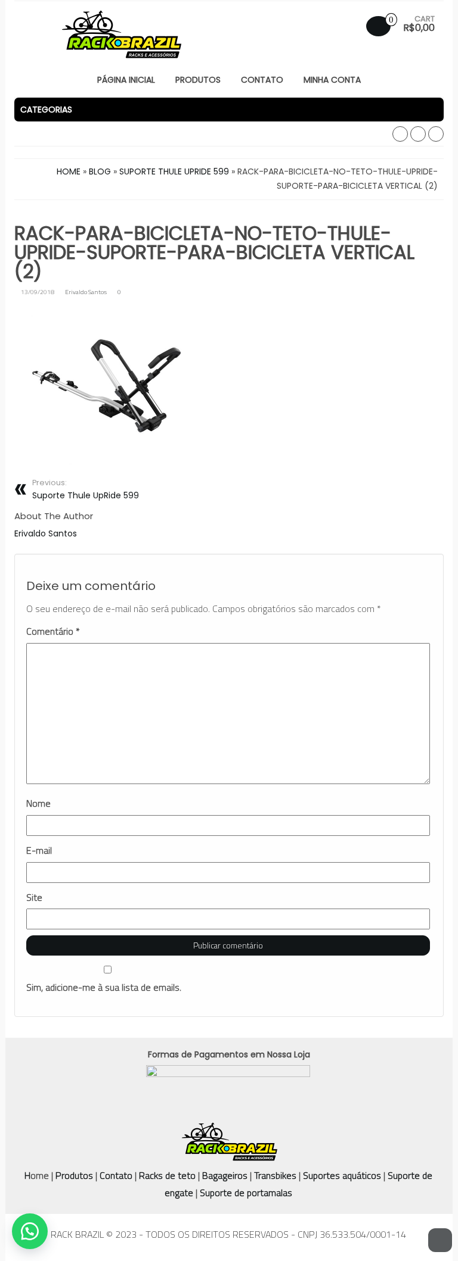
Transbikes (275, 1175)
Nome (38, 803)
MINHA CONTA (332, 80)
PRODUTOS (198, 80)
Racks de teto (167, 1175)
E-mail (39, 850)
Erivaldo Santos (86, 292)
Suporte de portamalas (244, 1192)
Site (34, 897)
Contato (116, 1175)
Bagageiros (224, 1175)
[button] (229, 109)
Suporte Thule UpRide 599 (85, 489)
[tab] (229, 109)
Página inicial (126, 80)
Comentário (53, 631)
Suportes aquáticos (342, 1175)
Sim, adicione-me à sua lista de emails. (103, 987)
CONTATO (262, 80)
